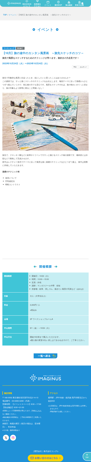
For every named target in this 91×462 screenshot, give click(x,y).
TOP (5, 15)
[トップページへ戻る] (14, 2)
